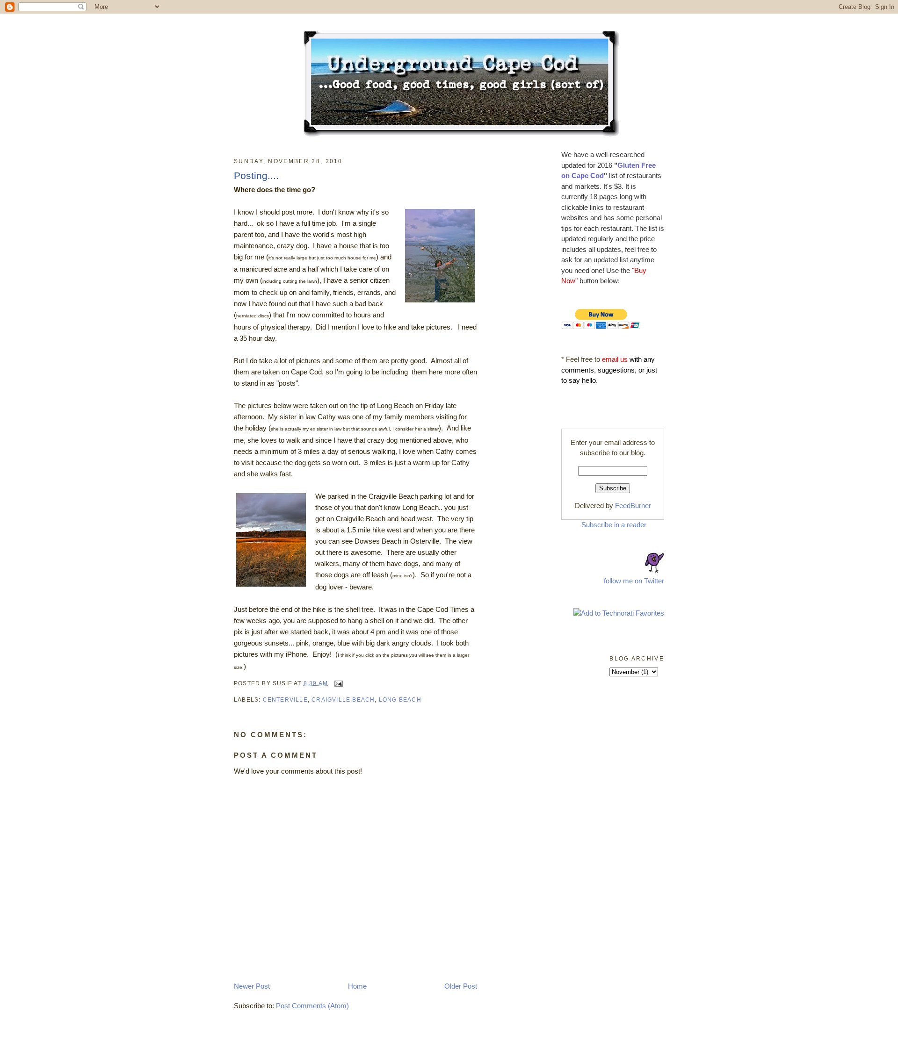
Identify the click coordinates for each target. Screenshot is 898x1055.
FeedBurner (633, 506)
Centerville (285, 699)
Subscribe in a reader (613, 525)
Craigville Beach (343, 699)
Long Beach (400, 699)
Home (357, 986)
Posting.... (256, 175)
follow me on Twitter (634, 581)
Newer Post (252, 986)
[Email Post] (337, 683)
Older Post (460, 986)
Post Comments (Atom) (312, 1006)
